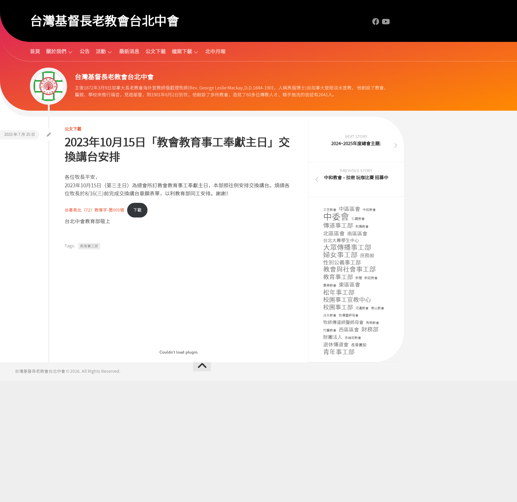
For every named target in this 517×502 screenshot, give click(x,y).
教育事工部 (338, 277)
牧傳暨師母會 (348, 315)
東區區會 (349, 285)
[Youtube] (385, 21)
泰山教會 (377, 308)
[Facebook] (375, 21)
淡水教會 (329, 315)
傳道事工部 (338, 225)
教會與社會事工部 (349, 269)
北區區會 (334, 233)
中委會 (336, 217)
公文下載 (155, 51)
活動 (101, 51)
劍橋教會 (362, 226)
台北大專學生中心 (341, 241)
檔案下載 (182, 51)
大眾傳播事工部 (347, 247)
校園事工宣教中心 (347, 299)
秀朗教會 (372, 323)
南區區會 (357, 233)
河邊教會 (362, 308)
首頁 (35, 51)
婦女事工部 (340, 255)
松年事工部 (339, 292)
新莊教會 (371, 278)
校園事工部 (338, 307)
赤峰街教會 (353, 338)
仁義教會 (358, 219)
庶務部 (367, 255)
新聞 (358, 278)
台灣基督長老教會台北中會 (104, 21)
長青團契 (359, 345)
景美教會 (329, 285)
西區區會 (349, 329)
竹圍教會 (329, 330)
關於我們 (56, 51)
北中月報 (215, 51)
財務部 (369, 329)
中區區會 (349, 209)
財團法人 (332, 337)
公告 (85, 51)
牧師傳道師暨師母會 (343, 322)
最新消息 (129, 51)
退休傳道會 (336, 344)
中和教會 (369, 210)
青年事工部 (339, 352)
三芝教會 (329, 210)
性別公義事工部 (342, 262)
